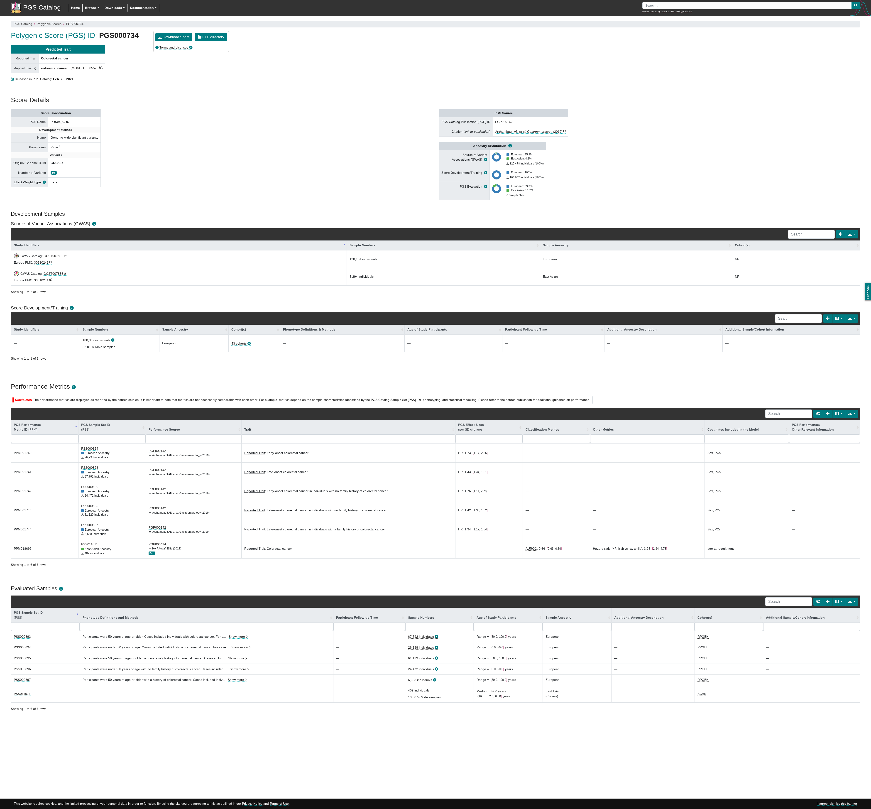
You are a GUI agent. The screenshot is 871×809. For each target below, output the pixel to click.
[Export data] (851, 234)
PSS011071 (89, 544)
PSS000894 (89, 448)
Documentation (142, 8)
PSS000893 (89, 467)
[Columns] (838, 318)
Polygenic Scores (49, 24)
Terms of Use (279, 803)
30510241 (41, 262)
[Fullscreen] (840, 234)
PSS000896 (89, 487)
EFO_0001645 (684, 11)
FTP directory (212, 37)
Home (75, 8)
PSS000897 (89, 525)
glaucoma (663, 11)
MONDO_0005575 (85, 68)
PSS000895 (89, 506)
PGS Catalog (23, 24)
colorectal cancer (54, 68)
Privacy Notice (252, 803)
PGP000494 (157, 544)
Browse (91, 8)
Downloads (113, 8)
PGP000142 (504, 122)
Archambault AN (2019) (529, 131)
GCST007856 (53, 256)
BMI (672, 11)
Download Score (176, 37)
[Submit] (855, 5)
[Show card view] (818, 413)
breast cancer (649, 11)
